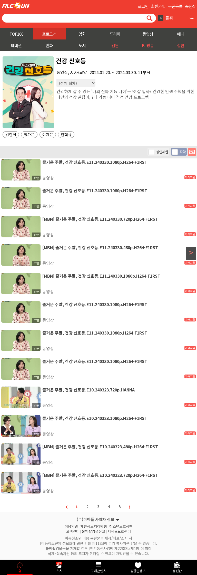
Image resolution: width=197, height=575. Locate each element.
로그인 (143, 6)
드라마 (115, 34)
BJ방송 (148, 45)
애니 (180, 34)
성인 (180, 45)
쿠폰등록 (175, 6)
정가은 (29, 134)
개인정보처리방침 (93, 526)
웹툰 (115, 45)
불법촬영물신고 (93, 531)
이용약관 (71, 526)
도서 (82, 45)
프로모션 (49, 34)
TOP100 (16, 34)
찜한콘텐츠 (138, 570)
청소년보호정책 (121, 526)
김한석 (10, 134)
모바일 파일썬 (15, 5)
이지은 (47, 134)
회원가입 (158, 6)
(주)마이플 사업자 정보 (95, 519)
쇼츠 (59, 570)
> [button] (191, 252)
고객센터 (73, 531)
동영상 (147, 34)
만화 (49, 45)
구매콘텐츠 (98, 570)
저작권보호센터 (119, 531)
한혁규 (66, 134)
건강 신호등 (71, 60)
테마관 (16, 45)
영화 (82, 34)
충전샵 (190, 6)
